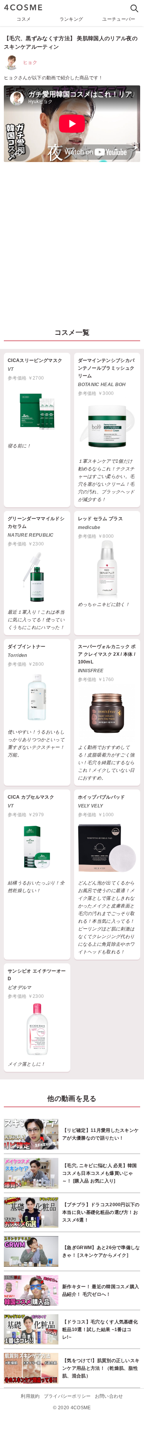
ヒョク (30, 62)
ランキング (71, 19)
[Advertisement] (72, 241)
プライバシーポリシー (67, 1396)
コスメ (24, 19)
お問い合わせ (109, 1396)
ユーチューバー (118, 19)
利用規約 (30, 1396)
